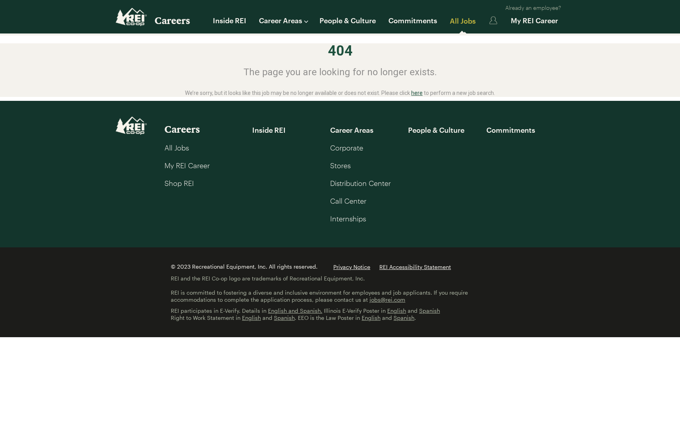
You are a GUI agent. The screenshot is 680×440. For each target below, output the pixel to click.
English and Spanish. (295, 310)
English (396, 310)
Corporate (346, 147)
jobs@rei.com (387, 299)
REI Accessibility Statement (415, 267)
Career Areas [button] (280, 20)
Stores (340, 165)
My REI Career (534, 20)
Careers (172, 20)
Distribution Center (360, 183)
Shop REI (179, 183)
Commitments (412, 20)
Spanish (429, 310)
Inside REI (229, 20)
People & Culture (348, 20)
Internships (348, 218)
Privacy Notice (351, 267)
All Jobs (463, 21)
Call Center (348, 201)
